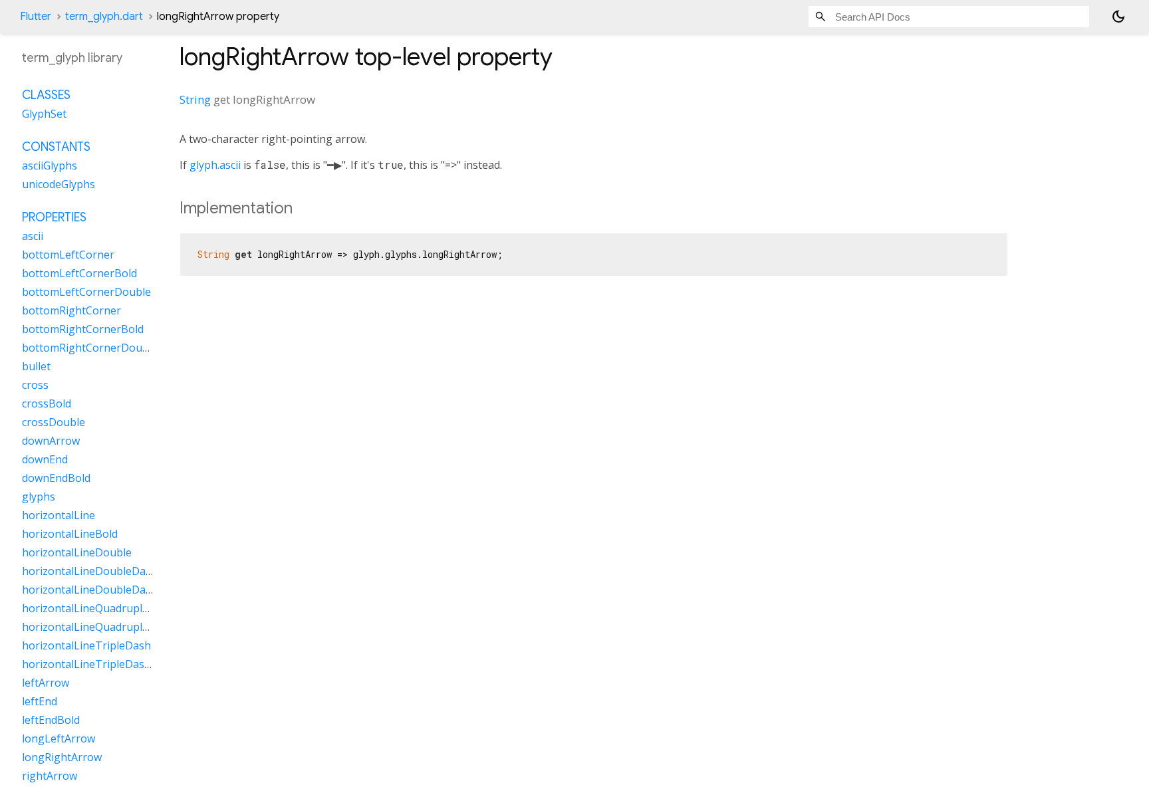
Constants (56, 147)
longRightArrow (62, 757)
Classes (46, 95)
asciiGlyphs (49, 165)
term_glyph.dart (104, 16)
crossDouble (53, 422)
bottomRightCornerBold (83, 329)
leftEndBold (51, 720)
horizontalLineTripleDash (86, 645)
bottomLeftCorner (68, 254)
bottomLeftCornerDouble (86, 291)
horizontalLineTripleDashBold (98, 664)
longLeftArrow (58, 738)
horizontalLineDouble (77, 552)
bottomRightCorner (71, 310)
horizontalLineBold (70, 533)
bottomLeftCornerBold (79, 273)
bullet (36, 366)
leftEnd (39, 701)
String (195, 99)
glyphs (38, 496)
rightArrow (49, 775)
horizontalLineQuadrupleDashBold (109, 627)
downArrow (51, 440)
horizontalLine (58, 515)
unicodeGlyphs (58, 184)
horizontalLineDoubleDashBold (101, 589)
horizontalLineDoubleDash (90, 571)
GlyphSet (44, 113)
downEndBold (56, 478)
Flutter (35, 16)
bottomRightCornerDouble (90, 347)
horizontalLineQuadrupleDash (98, 608)
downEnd (45, 459)
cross (35, 385)
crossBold (46, 403)
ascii (32, 236)
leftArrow (45, 682)
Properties (54, 217)
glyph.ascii (215, 165)
